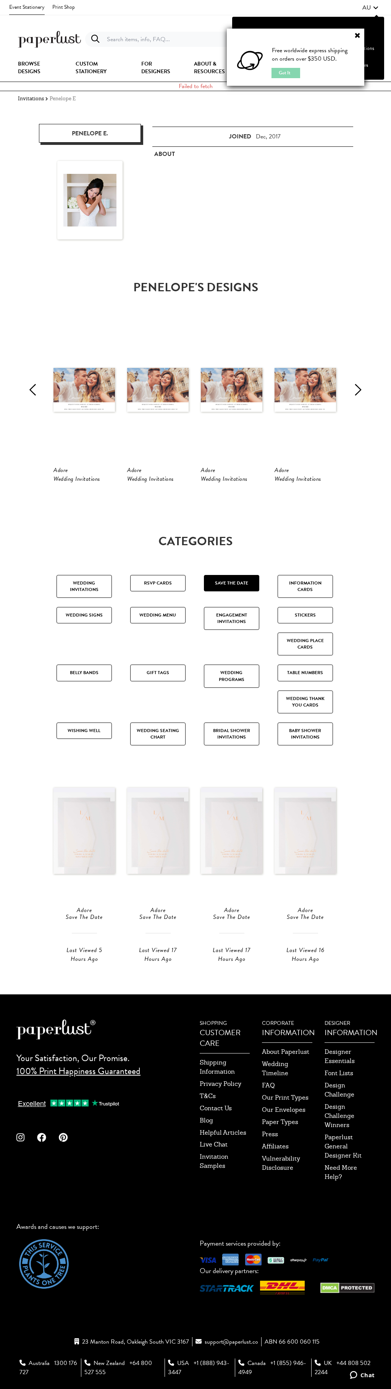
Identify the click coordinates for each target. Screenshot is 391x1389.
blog (206, 1120)
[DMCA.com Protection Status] (347, 1287)
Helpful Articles (223, 1133)
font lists (339, 1073)
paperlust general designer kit (343, 1146)
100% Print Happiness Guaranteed (78, 1071)
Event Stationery (27, 7)
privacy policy (220, 1084)
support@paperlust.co (231, 1341)
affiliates (275, 1146)
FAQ (268, 1085)
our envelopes (283, 1110)
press (270, 1134)
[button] (370, 7)
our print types (285, 1098)
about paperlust (285, 1052)
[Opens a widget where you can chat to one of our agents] (362, 1375)
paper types (280, 1122)
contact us (216, 1108)
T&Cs (208, 1096)
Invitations (31, 98)
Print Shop (63, 7)
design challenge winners (339, 1116)
